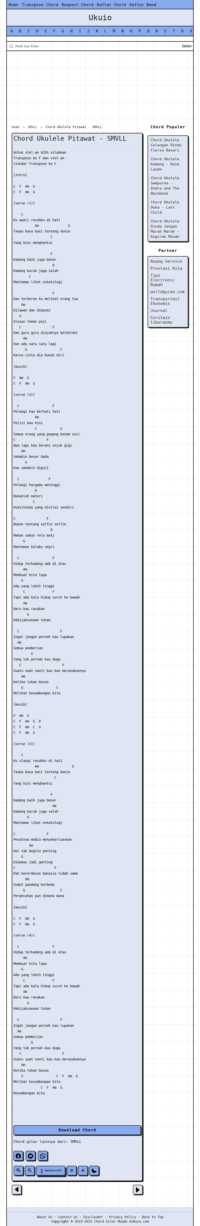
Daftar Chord (111, 4)
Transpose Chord (40, 4)
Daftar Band (143, 4)
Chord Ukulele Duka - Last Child (165, 207)
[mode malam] (94, 1171)
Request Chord (77, 4)
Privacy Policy (122, 1217)
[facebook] (18, 1156)
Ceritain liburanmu (161, 320)
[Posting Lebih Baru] (16, 1190)
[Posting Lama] (138, 1190)
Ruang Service (166, 261)
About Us (44, 1217)
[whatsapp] (43, 1156)
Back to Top (152, 1217)
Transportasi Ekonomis (165, 301)
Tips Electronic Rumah (162, 280)
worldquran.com (167, 291)
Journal (159, 310)
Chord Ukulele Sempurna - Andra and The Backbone (165, 186)
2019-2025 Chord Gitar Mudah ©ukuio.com (112, 1221)
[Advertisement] (100, 89)
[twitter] (30, 1156)
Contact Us (68, 1217)
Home (13, 4)
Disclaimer (93, 1217)
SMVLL (75, 1141)
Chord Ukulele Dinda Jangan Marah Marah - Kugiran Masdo (165, 229)
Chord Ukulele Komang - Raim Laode (165, 164)
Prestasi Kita (166, 268)
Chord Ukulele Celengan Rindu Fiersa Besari (166, 145)
